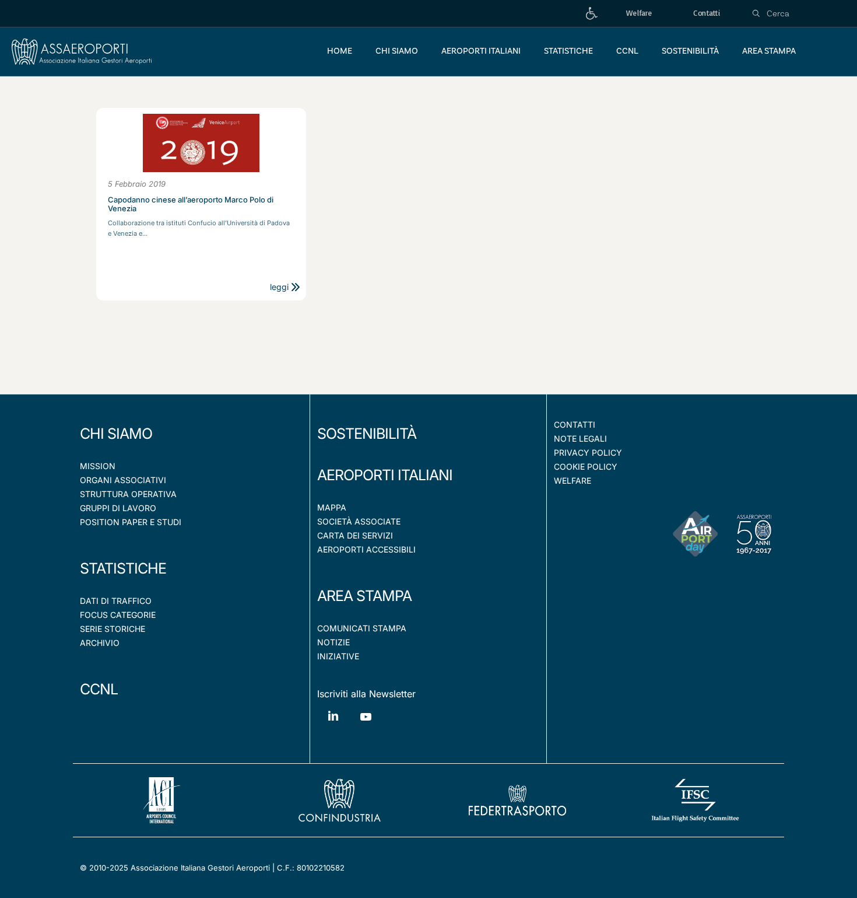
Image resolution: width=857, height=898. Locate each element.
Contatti (574, 424)
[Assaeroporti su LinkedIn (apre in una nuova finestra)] (333, 724)
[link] (592, 13)
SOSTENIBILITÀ (366, 433)
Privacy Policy (588, 452)
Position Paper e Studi (130, 522)
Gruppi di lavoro (118, 508)
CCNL (99, 689)
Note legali (580, 438)
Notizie (333, 642)
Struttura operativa (128, 494)
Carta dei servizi (355, 535)
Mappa (331, 507)
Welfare (572, 480)
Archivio (100, 643)
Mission (97, 466)
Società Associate (359, 521)
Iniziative (338, 656)
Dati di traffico (116, 601)
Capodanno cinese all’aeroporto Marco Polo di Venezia (190, 204)
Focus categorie (118, 615)
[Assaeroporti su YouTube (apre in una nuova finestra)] (365, 725)
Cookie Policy (585, 466)
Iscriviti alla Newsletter (366, 694)
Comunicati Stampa (361, 628)
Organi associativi (123, 480)
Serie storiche (112, 629)
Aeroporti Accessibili (366, 549)
